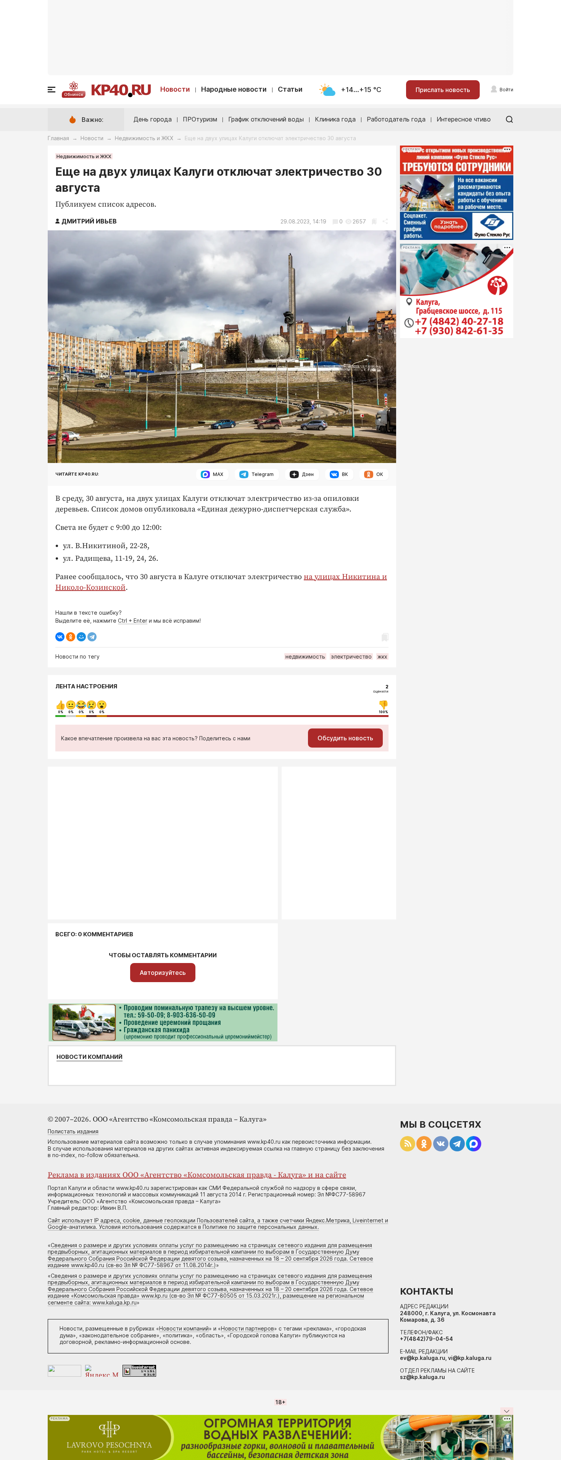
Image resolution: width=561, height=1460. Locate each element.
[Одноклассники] (70, 636)
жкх (382, 656)
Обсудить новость (345, 738)
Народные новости (234, 89)
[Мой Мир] (81, 636)
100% (383, 712)
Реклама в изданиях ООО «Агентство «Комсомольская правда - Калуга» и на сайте (197, 1175)
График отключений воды (266, 119)
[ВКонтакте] (59, 636)
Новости (175, 89)
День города (153, 119)
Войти (506, 89)
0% (60, 712)
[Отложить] (374, 221)
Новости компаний (89, 1057)
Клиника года (335, 119)
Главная (58, 138)
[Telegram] (92, 636)
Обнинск (73, 94)
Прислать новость (443, 90)
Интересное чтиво (464, 119)
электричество (351, 656)
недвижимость (305, 656)
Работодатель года (396, 119)
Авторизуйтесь (163, 972)
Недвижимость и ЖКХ (144, 138)
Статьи (290, 89)
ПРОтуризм (200, 119)
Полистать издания (73, 1131)
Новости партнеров (247, 1328)
